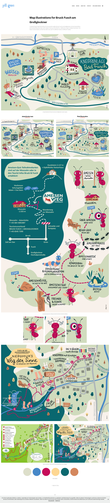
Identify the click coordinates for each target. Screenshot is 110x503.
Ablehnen (57, 500)
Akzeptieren (51, 500)
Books (77, 5)
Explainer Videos (97, 5)
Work (73, 5)
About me (83, 5)
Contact (89, 5)
